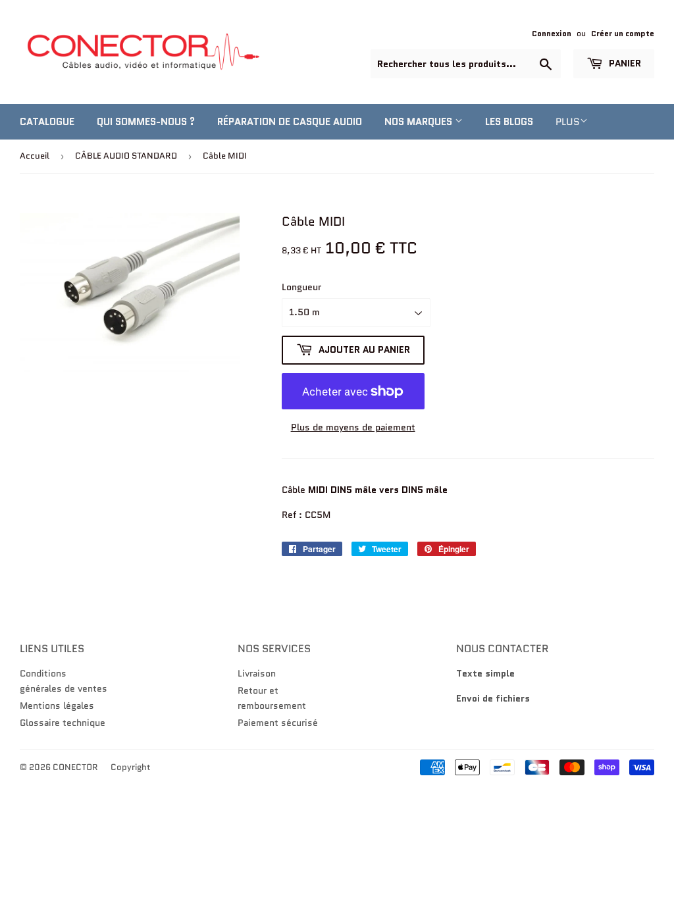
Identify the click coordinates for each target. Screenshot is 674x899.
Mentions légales (57, 705)
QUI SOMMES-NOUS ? (146, 122)
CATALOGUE (47, 122)
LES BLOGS (509, 122)
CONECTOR (75, 767)
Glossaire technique (62, 722)
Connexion (551, 33)
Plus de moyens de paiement (353, 427)
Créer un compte (622, 33)
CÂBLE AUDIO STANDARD (126, 155)
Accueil (34, 155)
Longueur (301, 287)
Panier (623, 63)
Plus (568, 122)
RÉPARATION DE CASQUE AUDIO (289, 122)
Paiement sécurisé (278, 722)
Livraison (257, 673)
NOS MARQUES (419, 122)
